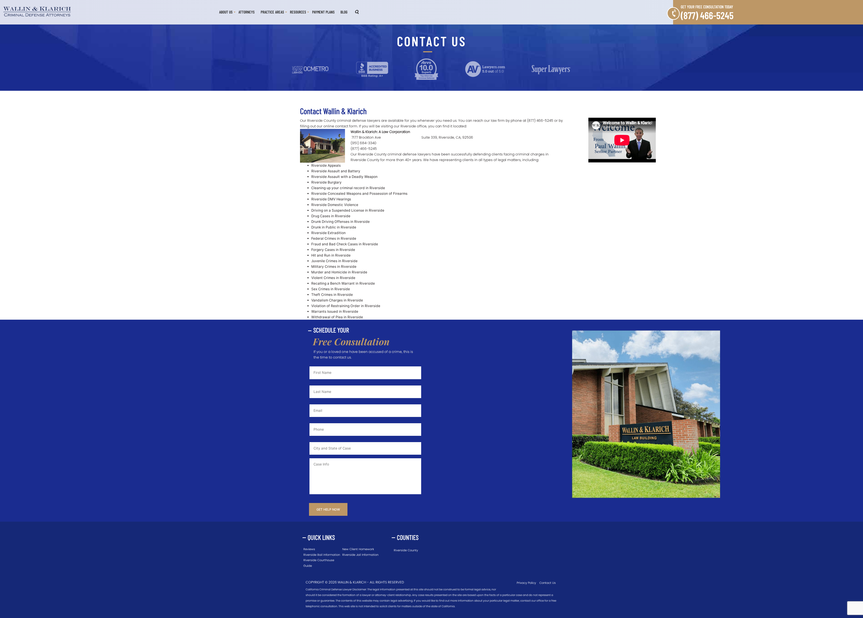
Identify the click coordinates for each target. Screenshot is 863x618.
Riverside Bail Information (321, 555)
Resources (298, 11)
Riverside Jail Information (360, 555)
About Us (226, 11)
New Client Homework (358, 549)
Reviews (309, 549)
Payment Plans (323, 11)
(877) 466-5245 (707, 15)
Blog (343, 11)
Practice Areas (272, 11)
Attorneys (246, 11)
